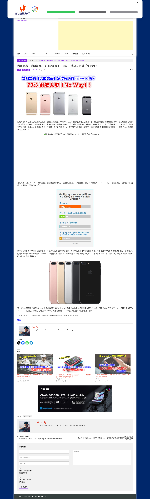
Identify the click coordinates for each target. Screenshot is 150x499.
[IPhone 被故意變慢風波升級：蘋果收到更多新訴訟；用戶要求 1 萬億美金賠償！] (113, 364)
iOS (41, 54)
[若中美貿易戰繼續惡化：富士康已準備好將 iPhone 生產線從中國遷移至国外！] (35, 364)
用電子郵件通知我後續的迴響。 (25, 472)
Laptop (33, 54)
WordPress (28, 496)
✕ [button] (137, 3)
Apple (25, 416)
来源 (19, 320)
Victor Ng (35, 70)
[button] (61, 12)
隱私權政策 (86, 54)
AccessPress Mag (43, 496)
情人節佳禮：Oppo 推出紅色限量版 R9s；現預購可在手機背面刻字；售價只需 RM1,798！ (105, 438)
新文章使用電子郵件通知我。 (25, 481)
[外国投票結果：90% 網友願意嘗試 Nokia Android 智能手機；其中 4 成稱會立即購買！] (74, 364)
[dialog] (75, 9)
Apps (66, 54)
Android (48, 54)
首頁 (19, 54)
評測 (25, 54)
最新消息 (26, 70)
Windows (58, 54)
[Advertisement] (95, 35)
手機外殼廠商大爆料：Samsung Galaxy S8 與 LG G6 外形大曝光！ (39, 439)
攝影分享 (75, 54)
